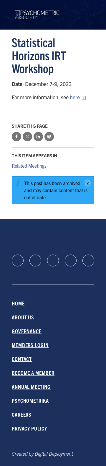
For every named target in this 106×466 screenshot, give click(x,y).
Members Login (30, 345)
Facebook (35, 260)
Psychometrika (30, 400)
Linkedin (18, 260)
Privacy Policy (29, 428)
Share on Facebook (16, 136)
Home (18, 303)
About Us (23, 317)
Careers (22, 414)
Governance (27, 331)
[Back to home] (37, 11)
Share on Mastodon (49, 136)
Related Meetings (29, 166)
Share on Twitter (27, 136)
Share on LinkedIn (38, 136)
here (75, 97)
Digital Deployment (54, 454)
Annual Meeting (31, 386)
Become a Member (33, 372)
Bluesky (53, 260)
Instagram (71, 260)
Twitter (88, 260)
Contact (22, 358)
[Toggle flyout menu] (89, 15)
